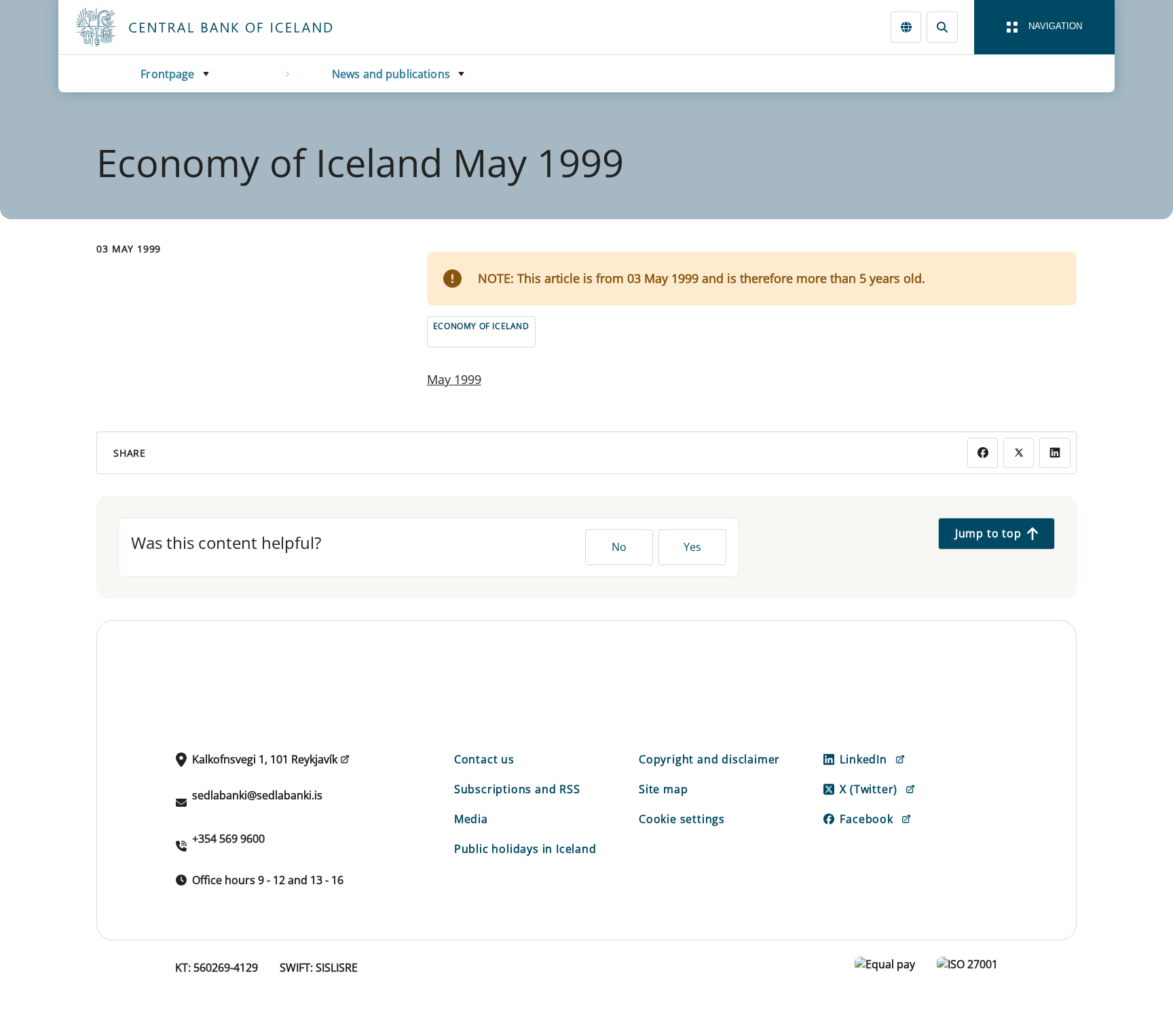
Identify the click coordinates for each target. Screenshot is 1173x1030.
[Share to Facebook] (982, 453)
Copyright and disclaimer (709, 759)
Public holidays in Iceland (525, 848)
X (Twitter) (868, 789)
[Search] (942, 27)
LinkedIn (863, 759)
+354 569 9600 (228, 838)
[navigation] (1044, 27)
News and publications (391, 73)
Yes (692, 546)
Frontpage (167, 73)
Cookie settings (682, 819)
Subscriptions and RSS (517, 789)
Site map (663, 789)
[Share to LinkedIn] (1054, 453)
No (619, 546)
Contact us (484, 759)
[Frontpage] (229, 27)
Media (471, 819)
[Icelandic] (906, 27)
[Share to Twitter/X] (1018, 453)
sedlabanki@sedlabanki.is (257, 795)
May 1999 (454, 379)
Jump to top (988, 533)
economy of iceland (481, 326)
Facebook (866, 819)
